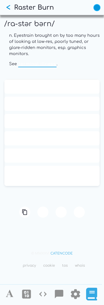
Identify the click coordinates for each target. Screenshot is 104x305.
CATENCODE (61, 253)
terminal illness (37, 64)
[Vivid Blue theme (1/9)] (97, 8)
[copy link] (24, 212)
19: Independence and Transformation (52, 121)
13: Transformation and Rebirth (52, 86)
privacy (29, 265)
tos (65, 265)
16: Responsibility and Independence (52, 103)
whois (80, 265)
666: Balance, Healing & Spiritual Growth (52, 138)
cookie (49, 265)
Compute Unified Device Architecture (52, 155)
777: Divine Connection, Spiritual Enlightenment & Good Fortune (52, 176)
